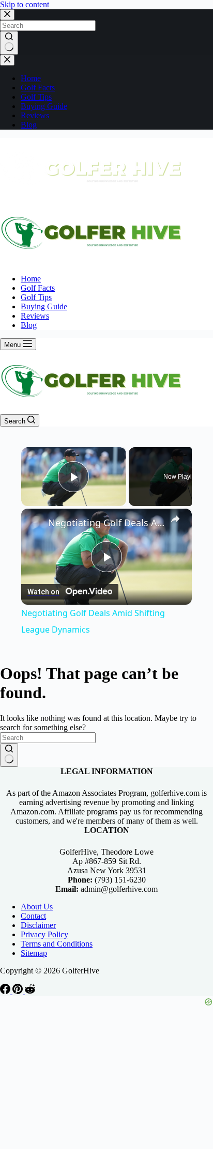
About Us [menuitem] (37, 906)
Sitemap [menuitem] (34, 953)
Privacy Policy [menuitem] (44, 934)
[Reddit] (30, 991)
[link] (35, 522)
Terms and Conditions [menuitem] (57, 943)
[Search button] (9, 43)
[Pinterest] (18, 991)
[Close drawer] (7, 60)
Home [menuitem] (31, 78)
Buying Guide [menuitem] (44, 106)
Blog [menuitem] (29, 124)
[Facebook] (6, 991)
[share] (175, 519)
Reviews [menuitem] (35, 115)
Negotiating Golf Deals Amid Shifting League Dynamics (106, 522)
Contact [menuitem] (33, 915)
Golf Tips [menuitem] (36, 96)
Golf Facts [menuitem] (38, 87)
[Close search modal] (7, 14)
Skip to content (24, 4)
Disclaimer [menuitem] (38, 925)
